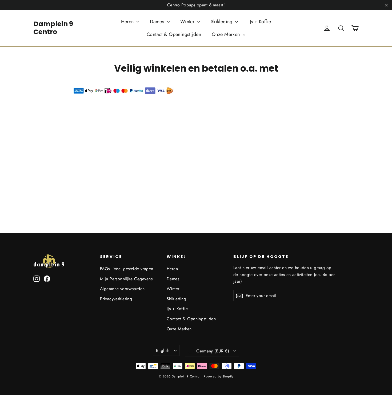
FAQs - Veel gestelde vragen (126, 269)
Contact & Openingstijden (174, 34)
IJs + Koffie (260, 21)
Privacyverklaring (116, 299)
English (163, 350)
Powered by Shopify (218, 376)
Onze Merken (226, 34)
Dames (158, 21)
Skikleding (222, 21)
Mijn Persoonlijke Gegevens (126, 279)
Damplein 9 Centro (53, 27)
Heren (128, 21)
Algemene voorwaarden (122, 289)
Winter (188, 21)
